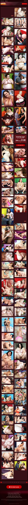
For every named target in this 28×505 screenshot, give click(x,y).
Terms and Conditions (9, 496)
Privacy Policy (20, 497)
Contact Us (20, 496)
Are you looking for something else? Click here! (14, 493)
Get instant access (25, 3)
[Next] (26, 482)
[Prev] (1, 482)
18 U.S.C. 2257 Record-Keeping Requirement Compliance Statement (12, 497)
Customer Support (13, 496)
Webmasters (17, 496)
